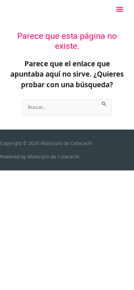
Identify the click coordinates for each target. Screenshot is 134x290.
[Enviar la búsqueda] (104, 103)
